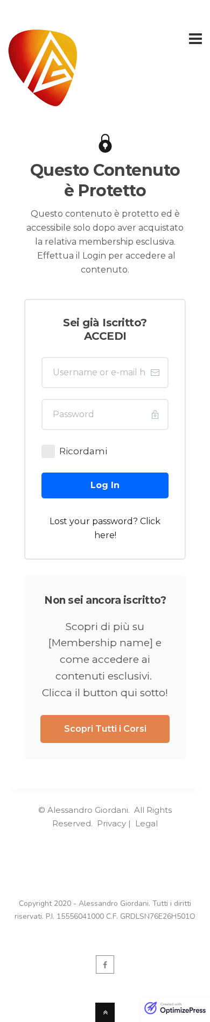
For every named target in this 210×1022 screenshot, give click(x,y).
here (104, 535)
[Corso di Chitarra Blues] (43, 100)
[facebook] (105, 964)
